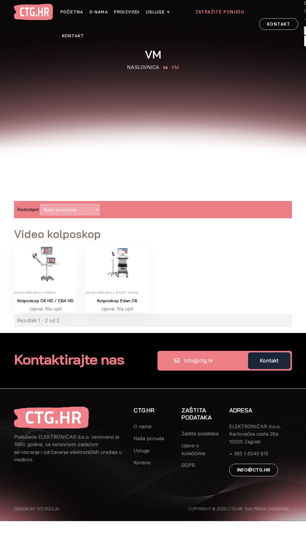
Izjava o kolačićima (193, 449)
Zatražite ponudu (219, 11)
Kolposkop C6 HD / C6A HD (45, 300)
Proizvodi (127, 12)
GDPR (188, 465)
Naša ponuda (149, 438)
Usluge (155, 12)
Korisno (142, 463)
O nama (98, 12)
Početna (71, 12)
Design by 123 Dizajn (36, 509)
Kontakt (73, 36)
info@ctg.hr (198, 360)
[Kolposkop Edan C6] (117, 263)
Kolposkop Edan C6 (117, 300)
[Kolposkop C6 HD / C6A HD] (45, 263)
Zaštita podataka (199, 434)
